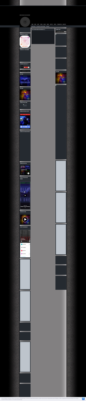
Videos (48, 24)
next (27, 22)
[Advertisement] (25, 274)
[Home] (25, 11)
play (25, 22)
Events (55, 24)
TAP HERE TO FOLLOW (25, 128)
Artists (51, 24)
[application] (60, 32)
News (35, 24)
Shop (38, 24)
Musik (44, 24)
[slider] (65, 31)
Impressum (33, 26)
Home (32, 24)
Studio (41, 24)
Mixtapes (64, 24)
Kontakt (47, 26)
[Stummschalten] (63, 31)
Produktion (59, 24)
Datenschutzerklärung (40, 26)
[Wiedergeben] (56, 31)
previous (23, 22)
